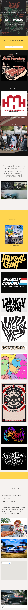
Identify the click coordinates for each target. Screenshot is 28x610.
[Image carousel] (14, 599)
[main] (14, 13)
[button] (1, 2)
